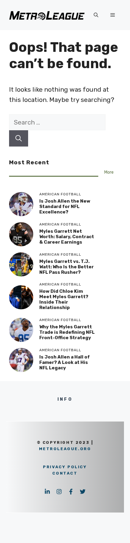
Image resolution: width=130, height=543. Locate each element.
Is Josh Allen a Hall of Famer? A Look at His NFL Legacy (64, 362)
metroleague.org (65, 449)
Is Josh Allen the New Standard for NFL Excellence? (64, 206)
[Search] (18, 138)
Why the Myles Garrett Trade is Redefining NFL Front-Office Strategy (67, 332)
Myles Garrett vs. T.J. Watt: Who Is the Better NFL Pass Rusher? (66, 267)
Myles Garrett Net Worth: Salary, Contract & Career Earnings (66, 237)
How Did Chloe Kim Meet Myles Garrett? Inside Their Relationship (63, 299)
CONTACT (64, 473)
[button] (96, 15)
